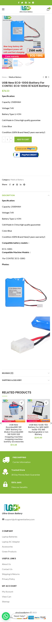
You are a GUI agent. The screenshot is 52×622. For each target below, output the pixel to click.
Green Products (9, 551)
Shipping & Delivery (12, 380)
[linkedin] (29, 2)
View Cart (6, 596)
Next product (48, 77)
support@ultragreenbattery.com (20, 519)
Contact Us (7, 569)
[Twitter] (22, 2)
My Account (7, 591)
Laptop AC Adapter (11, 541)
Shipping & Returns (11, 574)
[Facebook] (18, 2)
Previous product (43, 77)
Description (8, 195)
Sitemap (5, 601)
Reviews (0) (7, 373)
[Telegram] (33, 2)
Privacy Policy (8, 579)
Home (4, 77)
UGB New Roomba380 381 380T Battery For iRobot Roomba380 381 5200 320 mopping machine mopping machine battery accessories (14, 433)
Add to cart (23, 139)
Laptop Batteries (9, 536)
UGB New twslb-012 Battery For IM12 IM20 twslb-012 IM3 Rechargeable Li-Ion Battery (38, 430)
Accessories (7, 546)
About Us (6, 564)
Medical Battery (15, 77)
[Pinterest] (26, 2)
